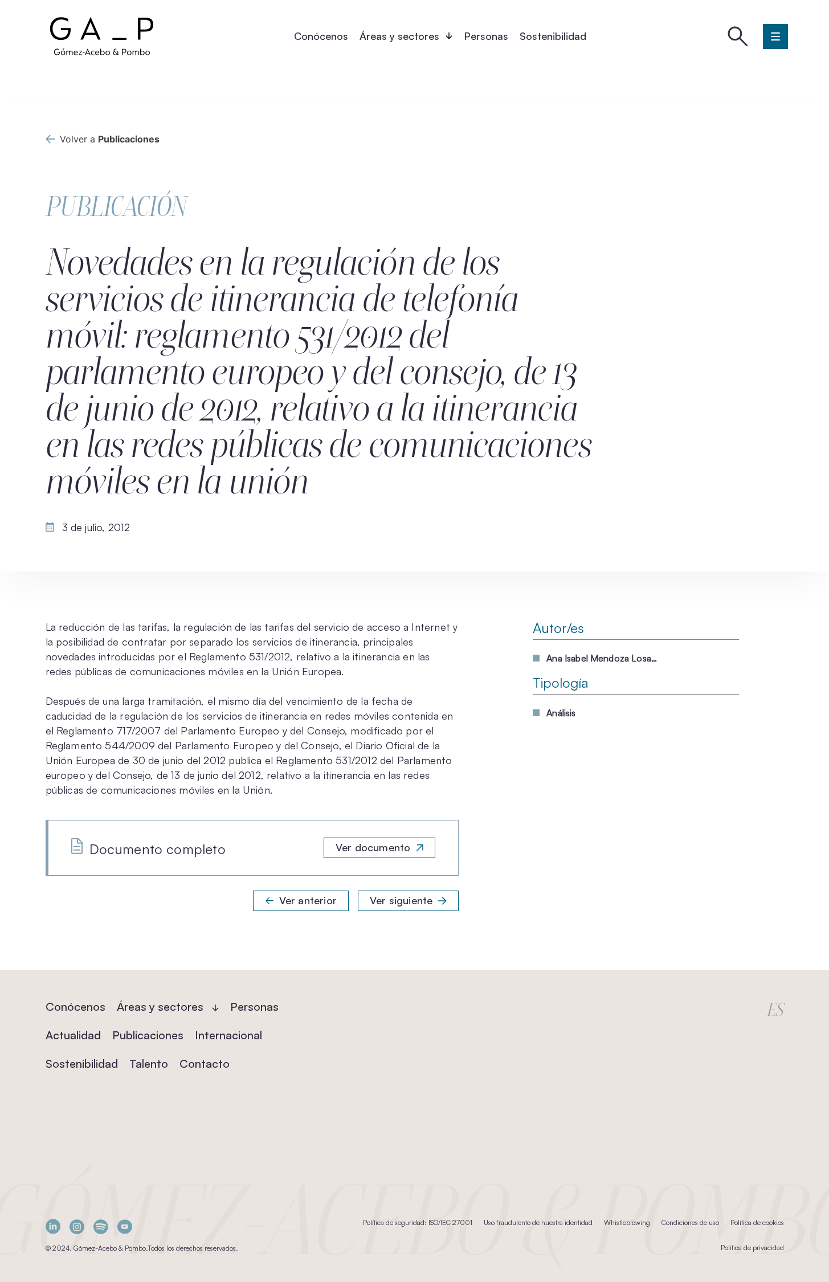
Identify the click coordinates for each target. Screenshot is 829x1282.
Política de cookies (757, 1222)
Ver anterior (308, 900)
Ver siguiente (401, 900)
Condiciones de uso (690, 1222)
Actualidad (73, 1035)
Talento (148, 1063)
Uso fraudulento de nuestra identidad (538, 1222)
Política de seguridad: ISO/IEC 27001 (417, 1222)
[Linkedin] (53, 1226)
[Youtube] (124, 1226)
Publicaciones (147, 1035)
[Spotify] (100, 1226)
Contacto (204, 1063)
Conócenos (321, 36)
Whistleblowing (627, 1222)
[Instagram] (77, 1226)
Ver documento (373, 847)
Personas (486, 36)
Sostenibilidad (553, 36)
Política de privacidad (752, 1247)
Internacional (228, 1035)
